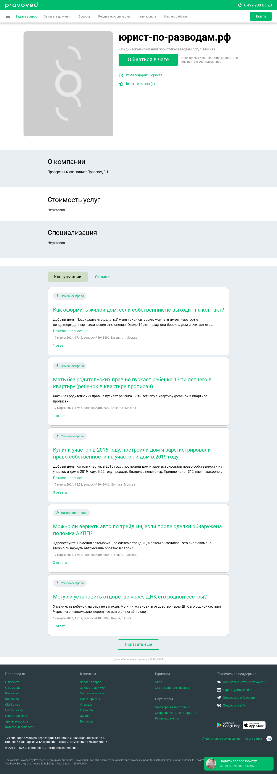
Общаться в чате (148, 59)
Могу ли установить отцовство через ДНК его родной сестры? (130, 597)
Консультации (67, 276)
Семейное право (72, 296)
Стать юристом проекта (172, 687)
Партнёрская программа (172, 707)
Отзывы (102, 276)
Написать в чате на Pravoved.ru (245, 682)
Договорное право (74, 513)
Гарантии (86, 710)
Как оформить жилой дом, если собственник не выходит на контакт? (138, 310)
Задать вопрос (26, 16)
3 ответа (60, 492)
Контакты (12, 699)
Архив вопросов (16, 721)
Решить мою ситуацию (114, 16)
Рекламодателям (167, 718)
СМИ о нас (12, 704)
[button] (239, 764)
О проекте (12, 682)
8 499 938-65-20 (258, 5)
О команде (12, 687)
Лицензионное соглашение (221, 738)
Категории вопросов (19, 727)
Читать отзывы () (140, 84)
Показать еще (138, 644)
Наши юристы (147, 16)
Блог (158, 682)
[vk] (269, 738)
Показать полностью (70, 331)
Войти (261, 16)
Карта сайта (253, 738)
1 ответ (59, 345)
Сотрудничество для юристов (176, 712)
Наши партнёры (16, 716)
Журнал (85, 716)
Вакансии (12, 693)
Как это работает (176, 16)
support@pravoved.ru (238, 690)
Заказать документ (58, 16)
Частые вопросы (92, 693)
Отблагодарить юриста (144, 75)
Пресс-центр (14, 710)
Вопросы (85, 16)
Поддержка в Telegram (239, 697)
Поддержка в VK (234, 705)
